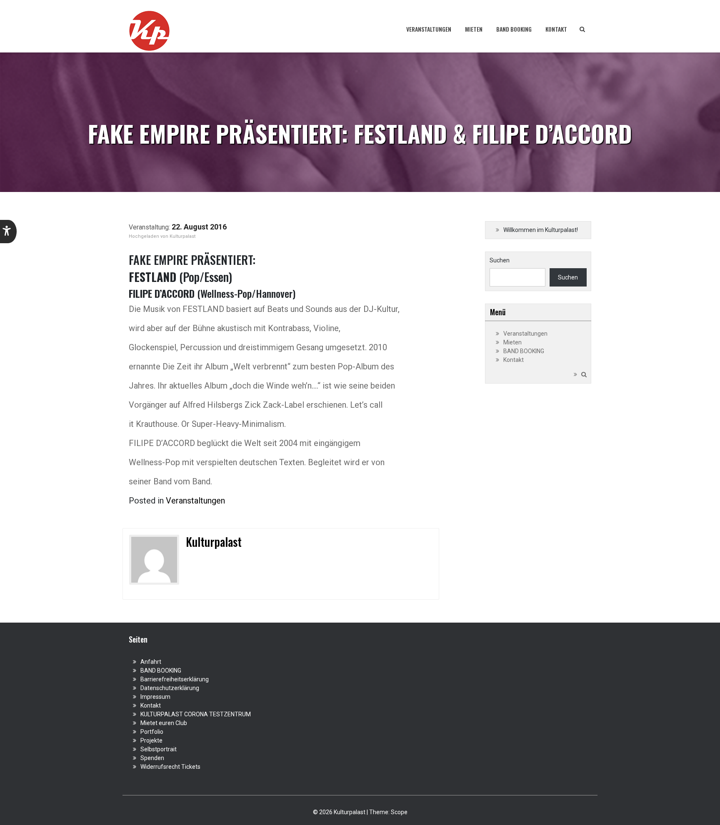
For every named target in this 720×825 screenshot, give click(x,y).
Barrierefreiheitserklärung (174, 679)
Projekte (151, 740)
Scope (399, 812)
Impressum (155, 696)
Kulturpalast (182, 236)
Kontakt (556, 29)
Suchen (500, 260)
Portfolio (151, 731)
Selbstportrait (158, 749)
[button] (8, 231)
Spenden (152, 758)
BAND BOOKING (514, 29)
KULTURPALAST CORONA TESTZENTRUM (195, 714)
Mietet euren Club (163, 723)
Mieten (473, 29)
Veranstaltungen (428, 29)
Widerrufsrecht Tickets (170, 766)
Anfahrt (150, 661)
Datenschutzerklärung (169, 688)
